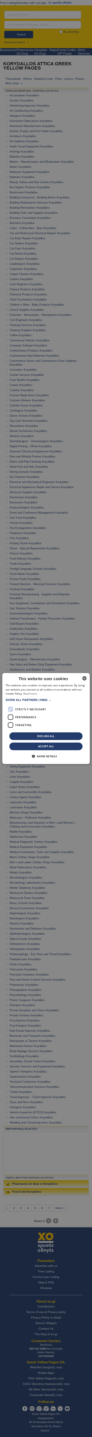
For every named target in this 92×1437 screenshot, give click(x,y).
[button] (46, 700)
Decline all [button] (46, 736)
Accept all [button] (46, 746)
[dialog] (46, 718)
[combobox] (84, 678)
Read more (30, 693)
